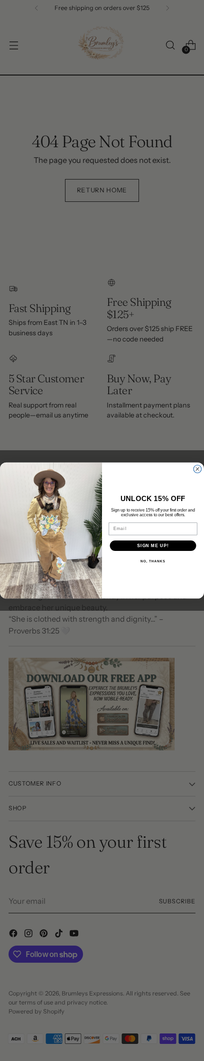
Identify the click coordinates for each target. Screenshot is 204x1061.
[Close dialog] (198, 469)
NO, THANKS (152, 561)
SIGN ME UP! (153, 545)
